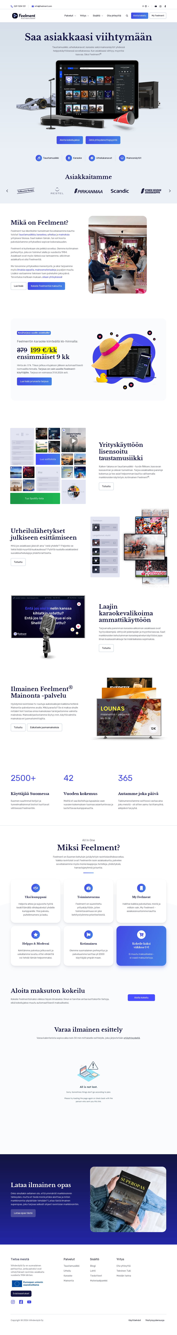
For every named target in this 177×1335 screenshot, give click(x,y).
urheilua (51, 234)
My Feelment (158, 15)
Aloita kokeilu (139, 15)
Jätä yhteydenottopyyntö (103, 140)
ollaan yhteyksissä (52, 277)
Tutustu (106, 486)
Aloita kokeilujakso (70, 140)
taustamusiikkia (27, 234)
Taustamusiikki (71, 1265)
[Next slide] (169, 190)
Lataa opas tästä (23, 1213)
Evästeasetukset (21, 1293)
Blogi (93, 1265)
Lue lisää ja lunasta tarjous (34, 381)
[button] (127, 15)
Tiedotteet (96, 1275)
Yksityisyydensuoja (154, 1320)
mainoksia (64, 234)
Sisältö (96, 15)
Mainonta (69, 1280)
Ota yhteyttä (114, 15)
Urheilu (67, 1270)
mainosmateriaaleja (45, 269)
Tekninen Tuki (123, 1270)
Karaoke (68, 1275)
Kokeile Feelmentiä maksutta (46, 286)
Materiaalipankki (98, 1280)
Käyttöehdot (135, 1320)
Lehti (93, 1270)
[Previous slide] (7, 190)
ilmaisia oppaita (25, 269)
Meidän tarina (123, 1275)
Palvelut (68, 15)
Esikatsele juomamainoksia (44, 727)
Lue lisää (18, 286)
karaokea (41, 234)
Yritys (83, 15)
